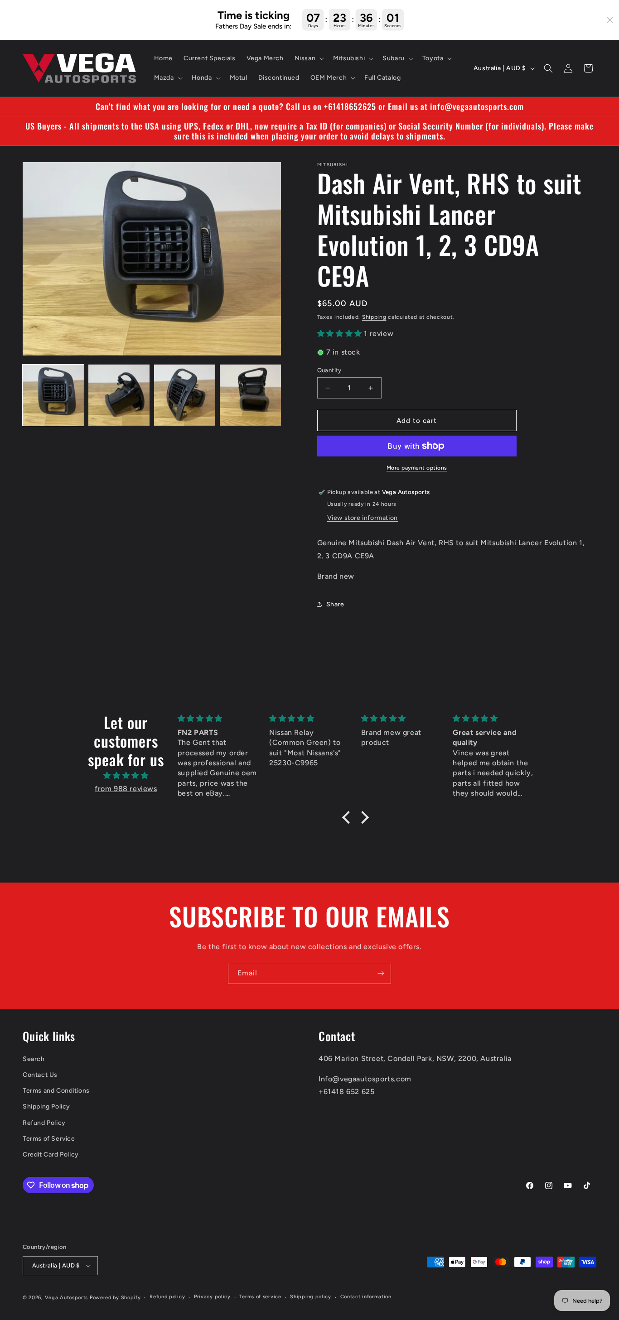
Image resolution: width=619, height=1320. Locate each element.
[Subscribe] (381, 973)
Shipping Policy (46, 1106)
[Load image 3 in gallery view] (184, 395)
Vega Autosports (66, 1298)
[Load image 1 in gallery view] (53, 395)
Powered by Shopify (115, 1298)
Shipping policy (310, 1297)
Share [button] (335, 604)
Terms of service (260, 1297)
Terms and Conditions (56, 1090)
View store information (362, 518)
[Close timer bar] (610, 20)
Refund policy (167, 1297)
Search (34, 1059)
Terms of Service (49, 1138)
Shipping (374, 317)
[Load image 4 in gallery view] (250, 395)
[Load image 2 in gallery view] (119, 395)
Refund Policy (44, 1123)
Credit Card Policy (51, 1154)
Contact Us (40, 1075)
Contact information (366, 1297)
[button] (308, 58)
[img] (126, 775)
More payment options (417, 468)
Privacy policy (212, 1297)
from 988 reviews (126, 788)
